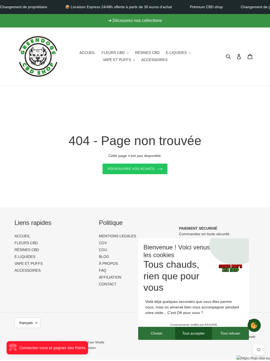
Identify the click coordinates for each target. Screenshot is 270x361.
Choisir (156, 333)
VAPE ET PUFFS (29, 263)
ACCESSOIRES (28, 270)
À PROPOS (108, 263)
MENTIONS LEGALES (117, 236)
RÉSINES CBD (27, 250)
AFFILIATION (110, 277)
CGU (103, 250)
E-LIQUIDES (25, 256)
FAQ (102, 270)
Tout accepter (193, 333)
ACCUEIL (22, 236)
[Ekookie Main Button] (254, 325)
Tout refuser (230, 333)
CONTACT (108, 284)
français (26, 323)
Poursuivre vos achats (131, 169)
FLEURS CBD (26, 243)
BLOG (104, 256)
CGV (103, 243)
